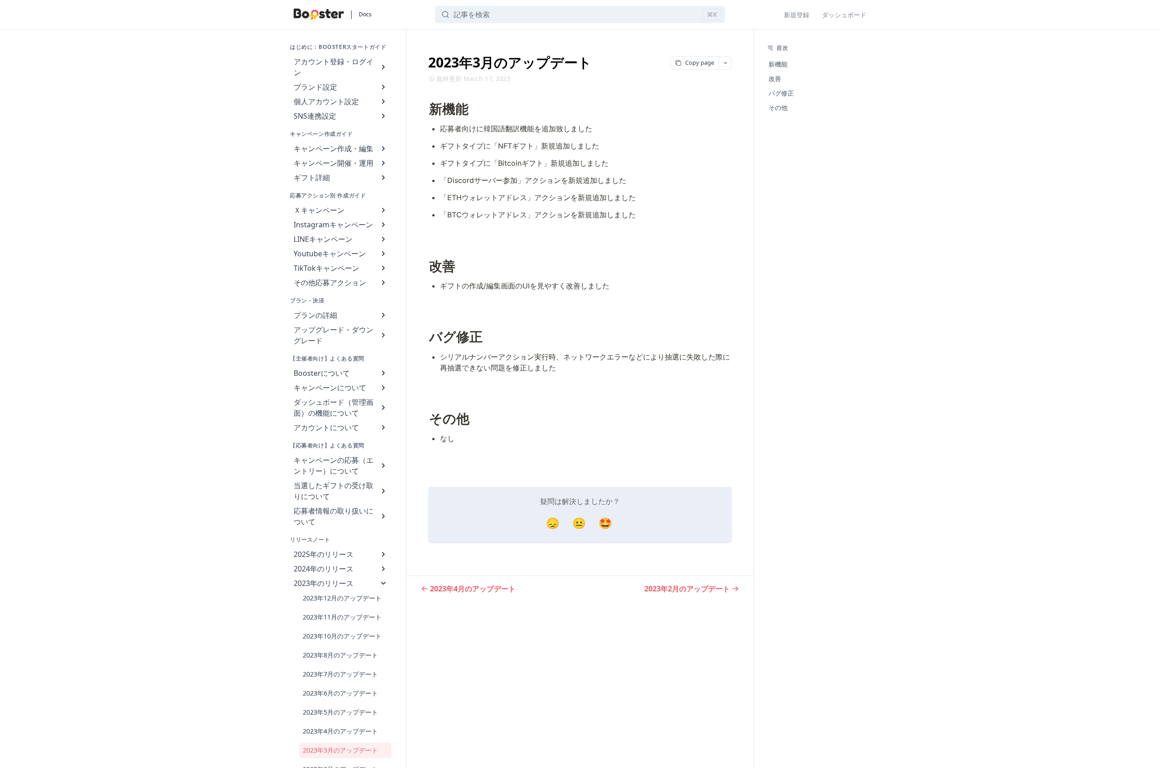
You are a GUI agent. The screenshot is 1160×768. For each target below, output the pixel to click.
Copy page (699, 62)
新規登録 (796, 14)
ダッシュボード (844, 14)
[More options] (725, 63)
